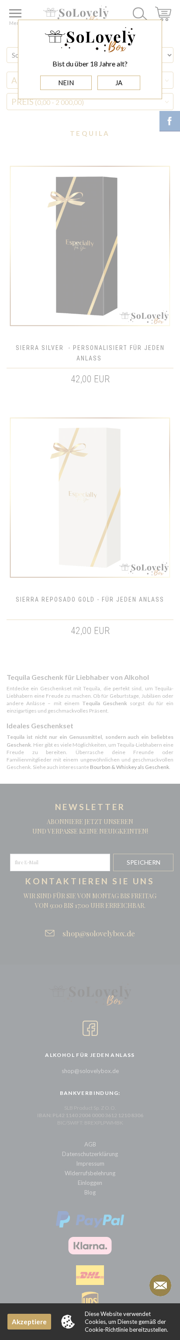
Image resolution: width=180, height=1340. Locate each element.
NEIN (66, 83)
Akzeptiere (29, 1322)
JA (118, 83)
